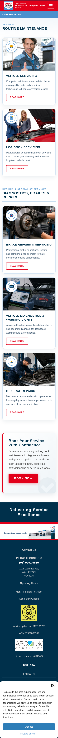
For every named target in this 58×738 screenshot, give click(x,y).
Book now (23, 478)
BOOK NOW (29, 665)
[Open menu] (50, 5)
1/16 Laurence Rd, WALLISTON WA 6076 (21, 5)
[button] (53, 685)
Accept (29, 726)
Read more (17, 97)
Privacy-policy (27, 733)
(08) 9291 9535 (37, 5)
